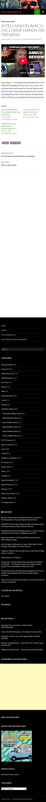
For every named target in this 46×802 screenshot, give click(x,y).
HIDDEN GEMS (7, 409)
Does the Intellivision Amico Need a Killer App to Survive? (10, 112)
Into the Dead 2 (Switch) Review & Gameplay (18, 154)
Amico (5, 143)
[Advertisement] (23, 687)
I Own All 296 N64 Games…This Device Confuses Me (21, 632)
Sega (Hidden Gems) (10, 427)
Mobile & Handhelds (9, 458)
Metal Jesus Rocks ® (11, 11)
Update (4, 405)
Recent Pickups (7, 484)
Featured (4, 369)
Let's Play (4, 382)
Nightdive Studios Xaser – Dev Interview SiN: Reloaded (22, 649)
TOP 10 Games (6, 440)
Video (3, 39)
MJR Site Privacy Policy (10, 774)
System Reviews (7, 396)
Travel (3, 400)
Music (3, 471)
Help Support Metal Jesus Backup (14, 339)
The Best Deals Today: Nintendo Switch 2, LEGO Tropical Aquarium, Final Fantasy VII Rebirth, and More (22, 532)
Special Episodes (7, 480)
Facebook (5, 604)
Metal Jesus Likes (8, 21)
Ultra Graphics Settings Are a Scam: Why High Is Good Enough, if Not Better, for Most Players (21, 545)
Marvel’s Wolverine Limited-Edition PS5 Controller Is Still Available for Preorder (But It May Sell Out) (21, 518)
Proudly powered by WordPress (22, 799)
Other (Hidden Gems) (10, 436)
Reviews (4, 489)
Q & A (3, 449)
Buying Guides (6, 365)
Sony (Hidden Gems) (10, 422)
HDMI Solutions (7, 378)
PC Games (5, 462)
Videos (4, 330)
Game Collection (7, 445)
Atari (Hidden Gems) (10, 431)
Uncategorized (6, 502)
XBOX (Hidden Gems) (10, 418)
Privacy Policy (5, 799)
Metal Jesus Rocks (24, 39)
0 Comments (37, 39)
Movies (4, 387)
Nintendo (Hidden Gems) (11, 413)
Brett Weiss (6, 82)
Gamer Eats (5, 467)
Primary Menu (43, 12)
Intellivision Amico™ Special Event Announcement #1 (9, 126)
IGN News (7, 512)
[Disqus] (23, 209)
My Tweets (5, 596)
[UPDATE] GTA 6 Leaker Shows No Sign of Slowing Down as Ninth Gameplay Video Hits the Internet (22, 525)
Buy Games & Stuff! (8, 335)
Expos (3, 326)
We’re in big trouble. (9, 163)
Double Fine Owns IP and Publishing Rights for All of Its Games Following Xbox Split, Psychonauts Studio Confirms (22, 573)
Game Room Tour (7, 373)
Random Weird (7, 498)
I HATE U (4, 453)
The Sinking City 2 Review (11, 557)
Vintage (4, 476)
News (3, 391)
